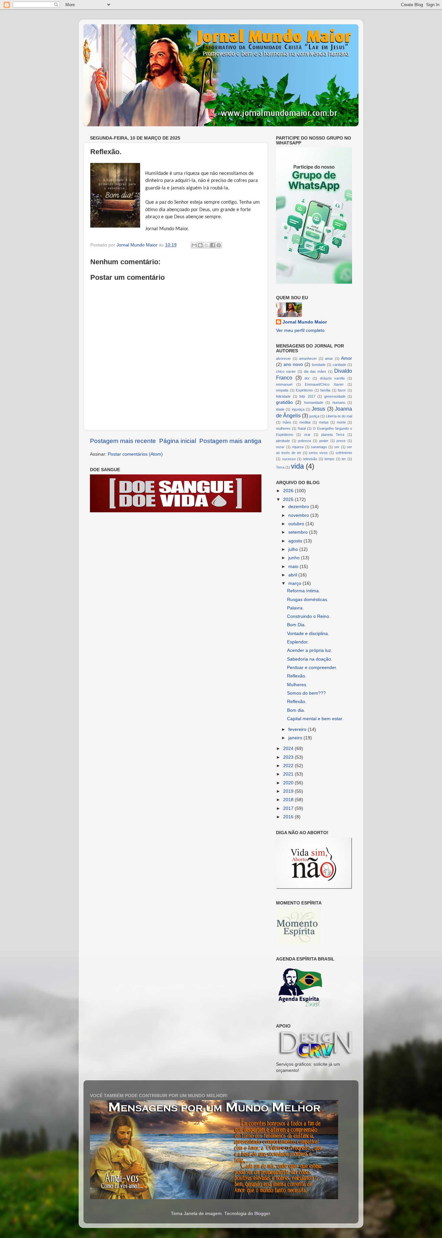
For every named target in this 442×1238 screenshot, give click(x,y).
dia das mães (315, 371)
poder (323, 441)
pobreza (304, 441)
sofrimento (344, 453)
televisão (310, 459)
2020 (289, 782)
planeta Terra (332, 435)
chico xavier (286, 371)
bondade (319, 365)
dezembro (299, 506)
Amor (346, 358)
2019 (289, 791)
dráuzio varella (332, 378)
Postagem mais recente (123, 440)
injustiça (298, 409)
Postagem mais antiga (230, 440)
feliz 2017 (307, 396)
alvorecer (283, 358)
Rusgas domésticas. (307, 599)
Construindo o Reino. (308, 616)
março (295, 583)
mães (286, 422)
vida (297, 466)
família (325, 390)
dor (307, 378)
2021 (289, 774)
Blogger (262, 1213)
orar (307, 435)
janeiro (296, 737)
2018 (289, 799)
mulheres (283, 428)
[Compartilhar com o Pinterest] (218, 245)
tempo (329, 459)
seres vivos (318, 453)
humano (339, 402)
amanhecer (308, 358)
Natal (302, 428)
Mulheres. (297, 684)
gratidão (284, 402)
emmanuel (284, 384)
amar (329, 358)
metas (324, 422)
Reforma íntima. (303, 590)
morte (341, 422)
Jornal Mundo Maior (304, 322)
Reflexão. (296, 676)
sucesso (289, 459)
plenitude (283, 441)
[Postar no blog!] (200, 245)
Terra (280, 467)
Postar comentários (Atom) (135, 454)
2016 (289, 816)
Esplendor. (298, 642)
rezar (280, 447)
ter (344, 459)
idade (280, 409)
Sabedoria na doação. (309, 659)
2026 (289, 490)
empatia (282, 390)
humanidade (313, 402)
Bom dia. (296, 710)
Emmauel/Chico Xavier (324, 384)
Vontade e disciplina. (308, 633)
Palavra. (295, 608)
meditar (305, 422)
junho (294, 557)
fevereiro (298, 729)
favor (342, 390)
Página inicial (177, 440)
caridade (339, 365)
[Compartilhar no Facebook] (212, 245)
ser (336, 447)
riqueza (298, 447)
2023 (289, 757)
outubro (296, 523)
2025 (289, 499)
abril (293, 575)
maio (294, 566)
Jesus (318, 409)
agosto (296, 541)
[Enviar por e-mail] (194, 245)
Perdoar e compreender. (312, 667)
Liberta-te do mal (339, 416)
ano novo (293, 364)
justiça (314, 416)
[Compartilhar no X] (206, 245)
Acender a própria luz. (309, 650)
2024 (289, 748)
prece (341, 441)
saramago (319, 447)
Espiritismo (304, 390)
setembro (298, 532)
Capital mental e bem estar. (315, 718)
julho (293, 549)
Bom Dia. (296, 624)
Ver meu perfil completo (300, 330)
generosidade (335, 396)
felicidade (283, 396)
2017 (289, 808)
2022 (289, 765)
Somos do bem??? (306, 693)
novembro (299, 515)
